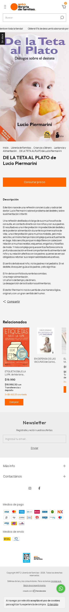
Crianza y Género (43, 147)
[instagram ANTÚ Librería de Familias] (29, 488)
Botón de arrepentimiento (34, 585)
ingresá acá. (56, 581)
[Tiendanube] (35, 591)
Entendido (53, 604)
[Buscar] (61, 17)
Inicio (5, 147)
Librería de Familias (21, 147)
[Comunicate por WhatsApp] (61, 588)
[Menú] (6, 7)
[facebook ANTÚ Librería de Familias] (39, 488)
